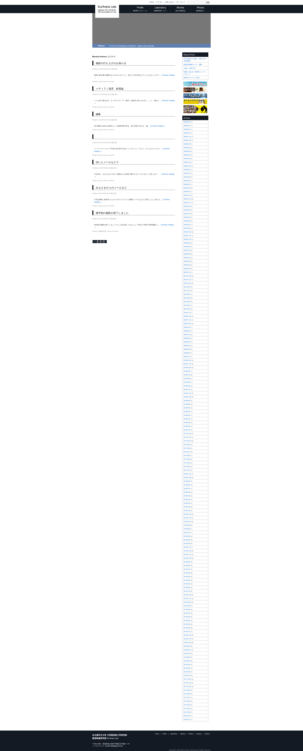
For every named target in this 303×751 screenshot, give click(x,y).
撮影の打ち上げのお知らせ (111, 63)
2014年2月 (186, 587)
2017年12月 (187, 433)
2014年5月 (186, 576)
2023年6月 (186, 217)
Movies (182, 734)
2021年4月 (186, 301)
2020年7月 (186, 334)
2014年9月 (186, 562)
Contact (207, 734)
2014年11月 (187, 554)
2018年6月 (186, 411)
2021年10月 (187, 283)
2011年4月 (186, 708)
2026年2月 (186, 129)
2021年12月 (187, 276)
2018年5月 (186, 415)
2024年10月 (187, 166)
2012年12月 (187, 635)
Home (152, 2)
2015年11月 (187, 518)
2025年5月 (186, 155)
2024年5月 (186, 181)
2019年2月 (186, 386)
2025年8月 (186, 148)
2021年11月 (187, 279)
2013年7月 (186, 613)
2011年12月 (187, 679)
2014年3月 (186, 584)
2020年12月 (187, 316)
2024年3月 (186, 188)
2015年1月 (186, 547)
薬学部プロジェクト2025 (191, 78)
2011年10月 (187, 686)
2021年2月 (186, 309)
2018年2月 (186, 426)
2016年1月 (186, 510)
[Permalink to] (94, 136)
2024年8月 (186, 170)
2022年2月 (186, 268)
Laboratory (173, 734)
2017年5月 (186, 459)
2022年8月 (186, 246)
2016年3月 (186, 503)
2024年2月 (186, 191)
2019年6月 (186, 378)
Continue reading (157, 126)
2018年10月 (187, 397)
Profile (165, 734)
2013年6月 (186, 617)
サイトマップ (181, 2)
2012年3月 (186, 668)
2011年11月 (187, 683)
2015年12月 (187, 514)
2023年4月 (186, 224)
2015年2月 (186, 543)
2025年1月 (186, 162)
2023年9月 (186, 206)
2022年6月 (186, 254)
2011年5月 (186, 705)
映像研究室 (102, 231)
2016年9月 (186, 481)
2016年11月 (187, 474)
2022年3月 (186, 265)
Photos (191, 734)
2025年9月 (186, 144)
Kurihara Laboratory (190, 750)
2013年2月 (186, 628)
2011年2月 (186, 712)
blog (100, 81)
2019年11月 (187, 364)
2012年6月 (186, 657)
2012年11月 (187, 639)
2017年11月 (187, 437)
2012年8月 (186, 650)
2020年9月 (186, 327)
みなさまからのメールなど (111, 187)
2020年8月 (186, 331)
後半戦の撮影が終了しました (112, 213)
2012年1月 (186, 675)
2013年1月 (186, 631)
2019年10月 (187, 367)
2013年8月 (186, 609)
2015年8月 (186, 529)
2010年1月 (186, 719)
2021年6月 (186, 294)
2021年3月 (186, 305)
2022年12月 (187, 232)
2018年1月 (186, 430)
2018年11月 (187, 393)
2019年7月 (186, 375)
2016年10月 (187, 477)
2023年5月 (186, 221)
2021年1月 (186, 312)
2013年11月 (187, 598)
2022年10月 (187, 239)
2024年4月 (186, 184)
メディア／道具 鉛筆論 (110, 88)
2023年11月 (187, 202)
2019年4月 (186, 382)
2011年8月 (186, 694)
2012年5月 (186, 661)
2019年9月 (186, 371)
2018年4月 (186, 419)
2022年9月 (186, 243)
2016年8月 (186, 485)
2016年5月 (186, 496)
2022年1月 (186, 272)
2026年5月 (186, 126)
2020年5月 (186, 342)
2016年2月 (186, 507)
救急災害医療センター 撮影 (192, 64)
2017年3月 (186, 463)
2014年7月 (186, 569)
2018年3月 (186, 422)
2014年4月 (186, 580)
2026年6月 (186, 122)
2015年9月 (186, 525)
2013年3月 (186, 624)
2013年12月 (187, 595)
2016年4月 (186, 499)
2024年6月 (186, 177)
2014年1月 (186, 591)
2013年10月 (187, 602)
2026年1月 (186, 133)
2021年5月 (186, 298)
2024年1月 (186, 195)
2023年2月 (186, 228)
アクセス (159, 2)
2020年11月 (187, 320)
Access (198, 734)
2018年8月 (186, 404)
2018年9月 (186, 400)
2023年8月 (186, 210)
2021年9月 (186, 287)
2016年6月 (186, 492)
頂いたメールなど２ (107, 162)
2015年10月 (187, 521)
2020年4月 (186, 345)
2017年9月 (186, 444)
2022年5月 (186, 257)
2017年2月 (186, 466)
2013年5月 (186, 620)
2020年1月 (186, 356)
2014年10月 (187, 558)
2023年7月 (186, 213)
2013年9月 (186, 606)
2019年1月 (186, 389)
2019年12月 (187, 360)
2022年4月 (186, 261)
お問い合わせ (169, 2)
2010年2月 (186, 716)
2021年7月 (186, 290)
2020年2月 (186, 353)
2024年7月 (186, 173)
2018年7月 (186, 408)
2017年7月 (186, 452)
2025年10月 (187, 140)
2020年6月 (186, 338)
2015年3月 (186, 540)
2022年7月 (186, 250)
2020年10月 (187, 323)
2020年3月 (186, 349)
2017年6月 (186, 455)
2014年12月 (187, 551)
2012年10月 (187, 642)
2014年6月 (186, 573)
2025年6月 (186, 151)
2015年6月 (186, 536)
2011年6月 (186, 701)
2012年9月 (186, 646)
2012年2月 (186, 672)
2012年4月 (186, 664)
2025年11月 (187, 137)
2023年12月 (187, 199)
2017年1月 (186, 470)
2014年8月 (186, 565)
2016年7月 (186, 488)
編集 (98, 114)
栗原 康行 (114, 69)
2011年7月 (186, 697)
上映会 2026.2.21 (189, 68)
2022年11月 (187, 235)
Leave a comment (108, 81)
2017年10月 (187, 441)
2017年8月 (186, 448)
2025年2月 (186, 159)
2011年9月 (186, 690)
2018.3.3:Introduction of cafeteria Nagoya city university (132, 46)
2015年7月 (186, 532)
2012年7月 (186, 653)
